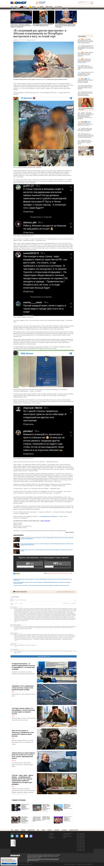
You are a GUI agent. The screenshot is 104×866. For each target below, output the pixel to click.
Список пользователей (68, 833)
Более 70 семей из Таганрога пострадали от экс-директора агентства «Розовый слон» (68, 818)
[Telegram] (17, 573)
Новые (12, 603)
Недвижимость (31, 830)
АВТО (25, 6)
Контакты (51, 834)
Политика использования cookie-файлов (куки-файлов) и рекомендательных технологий (43, 854)
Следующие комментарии (43, 656)
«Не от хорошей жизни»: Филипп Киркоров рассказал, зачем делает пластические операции (85, 80)
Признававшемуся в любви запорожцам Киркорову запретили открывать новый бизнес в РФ (25, 807)
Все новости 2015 (81, 847)
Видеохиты (56, 830)
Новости (16, 830)
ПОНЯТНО (9, 863)
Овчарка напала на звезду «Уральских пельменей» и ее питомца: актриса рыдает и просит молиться (85, 123)
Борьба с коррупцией (58, 8)
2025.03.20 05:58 (21, 649)
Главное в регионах (19, 800)
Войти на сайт (66, 834)
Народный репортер (73, 830)
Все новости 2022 (81, 837)
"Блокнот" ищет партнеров (69, 864)
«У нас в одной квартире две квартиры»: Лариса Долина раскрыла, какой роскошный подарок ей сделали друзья (85, 41)
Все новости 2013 (81, 850)
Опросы (43, 830)
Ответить (15, 621)
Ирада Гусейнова (69, 532)
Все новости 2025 (81, 833)
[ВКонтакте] (14, 573)
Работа (33, 6)
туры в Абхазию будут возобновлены (48, 516)
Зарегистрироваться (68, 836)
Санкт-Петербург (64, 573)
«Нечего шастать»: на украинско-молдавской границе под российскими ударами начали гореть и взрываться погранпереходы (86, 135)
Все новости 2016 (81, 846)
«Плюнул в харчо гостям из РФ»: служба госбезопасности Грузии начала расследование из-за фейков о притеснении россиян (41, 585)
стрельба (70, 573)
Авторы (51, 836)
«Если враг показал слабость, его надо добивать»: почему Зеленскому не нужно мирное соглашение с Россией (86, 74)
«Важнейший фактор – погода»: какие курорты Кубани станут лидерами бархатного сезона (68, 806)
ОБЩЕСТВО (14, 760)
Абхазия (50, 573)
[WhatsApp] (19, 573)
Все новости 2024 (81, 834)
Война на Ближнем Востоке (21, 8)
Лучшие (16, 603)
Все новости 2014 (81, 849)
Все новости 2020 (81, 840)
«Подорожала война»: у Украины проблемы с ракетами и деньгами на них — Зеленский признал (85, 142)
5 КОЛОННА (50, 6)
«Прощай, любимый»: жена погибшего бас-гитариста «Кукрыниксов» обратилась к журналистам (86, 54)
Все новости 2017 (81, 844)
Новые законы (40, 8)
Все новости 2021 (81, 839)
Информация (52, 837)
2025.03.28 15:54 (24, 624)
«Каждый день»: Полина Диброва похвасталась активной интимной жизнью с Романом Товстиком (84, 60)
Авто (38, 830)
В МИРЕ (13, 691)
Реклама (51, 833)
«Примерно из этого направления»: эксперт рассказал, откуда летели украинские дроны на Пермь (85, 67)
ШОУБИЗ (41, 6)
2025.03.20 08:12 (20, 633)
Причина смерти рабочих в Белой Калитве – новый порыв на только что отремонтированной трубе (41, 824)
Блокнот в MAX (31, 8)
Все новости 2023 (81, 836)
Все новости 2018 (81, 843)
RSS (64, 837)
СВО (12, 8)
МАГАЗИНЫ (59, 6)
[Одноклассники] (15, 573)
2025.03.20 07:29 (19, 643)
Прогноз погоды (48, 8)
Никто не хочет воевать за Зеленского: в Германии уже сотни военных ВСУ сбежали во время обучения (85, 87)
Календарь (64, 830)
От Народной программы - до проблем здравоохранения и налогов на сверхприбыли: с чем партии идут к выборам (86, 47)
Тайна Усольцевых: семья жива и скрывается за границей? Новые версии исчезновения (85, 129)
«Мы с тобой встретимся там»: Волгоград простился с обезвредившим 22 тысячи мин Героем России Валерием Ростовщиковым (25, 820)
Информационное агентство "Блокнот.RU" (84, 864)
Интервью (23, 830)
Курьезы (66, 8)
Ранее (21, 603)
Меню (16, 6)
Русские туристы (56, 573)
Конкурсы (49, 830)
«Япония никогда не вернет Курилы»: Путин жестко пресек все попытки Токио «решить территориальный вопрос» (85, 93)
